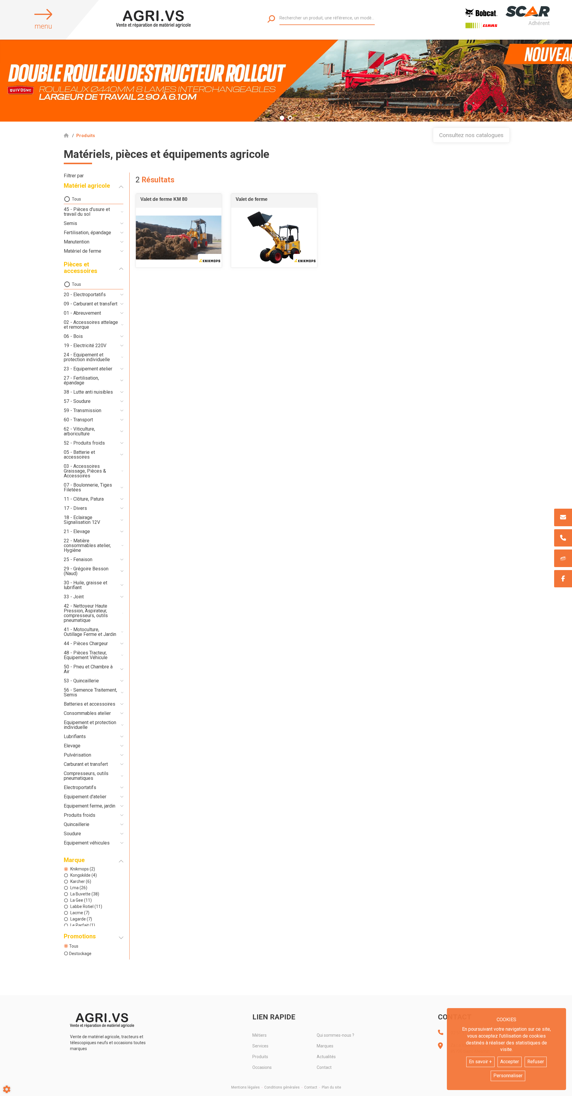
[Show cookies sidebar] (6, 1089)
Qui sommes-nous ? (335, 1035)
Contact (324, 1067)
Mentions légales (245, 1087)
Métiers (259, 1035)
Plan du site (331, 1087)
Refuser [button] (535, 1061)
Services (260, 1046)
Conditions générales (282, 1087)
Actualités (326, 1056)
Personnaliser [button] (508, 1075)
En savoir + (480, 1061)
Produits (260, 1056)
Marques (325, 1046)
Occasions (262, 1067)
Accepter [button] (509, 1061)
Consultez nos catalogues (471, 135)
